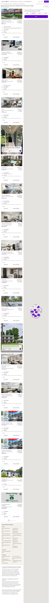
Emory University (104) (16, 556)
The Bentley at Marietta (6, 52)
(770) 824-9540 (4, 310)
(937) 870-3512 (4, 397)
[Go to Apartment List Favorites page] (39, 1)
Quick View (6, 37)
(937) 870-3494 (4, 453)
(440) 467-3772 (4, 226)
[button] (36, 306)
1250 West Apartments (6, 195)
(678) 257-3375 (4, 169)
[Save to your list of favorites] (21, 10)
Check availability (16, 37)
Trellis (3, 109)
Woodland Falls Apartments (7, 223)
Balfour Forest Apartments (6, 394)
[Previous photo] (2, 14)
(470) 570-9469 (4, 198)
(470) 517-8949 (4, 508)
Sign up (46, 1)
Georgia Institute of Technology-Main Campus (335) (6, 560)
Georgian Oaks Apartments (7, 450)
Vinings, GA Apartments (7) (6, 533)
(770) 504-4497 (4, 112)
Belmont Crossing (7, 20)
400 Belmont (4, 167)
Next (36, 16)
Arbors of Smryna (5, 308)
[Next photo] (21, 14)
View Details (6, 489)
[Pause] (21, 126)
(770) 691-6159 (4, 282)
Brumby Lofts (4, 279)
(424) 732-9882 (4, 54)
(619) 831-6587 (4, 23)
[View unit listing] (20, 151)
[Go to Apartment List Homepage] (5, 1)
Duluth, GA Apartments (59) (6, 540)
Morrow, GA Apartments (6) (17, 533)
